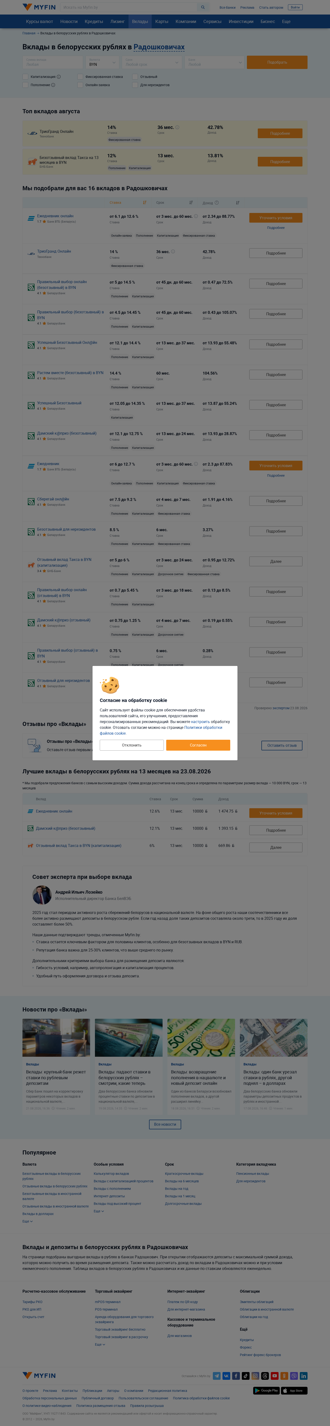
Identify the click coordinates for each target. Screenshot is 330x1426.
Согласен (198, 745)
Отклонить (132, 745)
